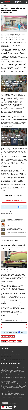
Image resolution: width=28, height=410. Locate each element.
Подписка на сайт (13, 358)
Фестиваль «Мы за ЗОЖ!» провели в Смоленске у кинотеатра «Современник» (12, 137)
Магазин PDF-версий (7, 361)
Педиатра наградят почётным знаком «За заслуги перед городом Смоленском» (15, 224)
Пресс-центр (19, 351)
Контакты (4, 358)
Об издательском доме (8, 351)
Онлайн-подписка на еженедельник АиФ (13, 360)
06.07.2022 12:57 (4, 5)
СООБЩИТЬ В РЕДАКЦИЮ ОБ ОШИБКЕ (11, 363)
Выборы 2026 (18, 361)
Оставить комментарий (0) (14, 200)
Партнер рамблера (13, 403)
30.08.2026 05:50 (5, 240)
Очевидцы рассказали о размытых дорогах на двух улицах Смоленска (16, 233)
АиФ (11, 269)
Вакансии (10, 353)
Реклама (3, 353)
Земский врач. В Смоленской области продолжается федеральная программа (13, 83)
